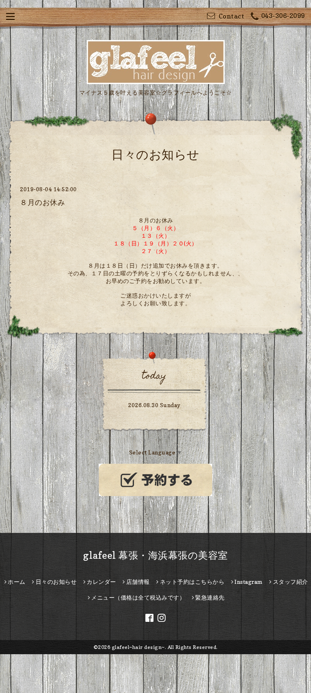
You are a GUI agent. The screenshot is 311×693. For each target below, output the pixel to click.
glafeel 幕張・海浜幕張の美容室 (155, 555)
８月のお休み (42, 202)
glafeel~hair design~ (138, 647)
